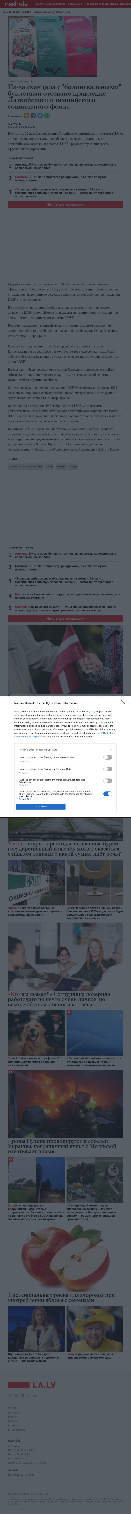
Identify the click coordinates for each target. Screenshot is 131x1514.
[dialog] (65, 757)
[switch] (107, 757)
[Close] (124, 703)
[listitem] (65, 750)
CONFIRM (41, 806)
